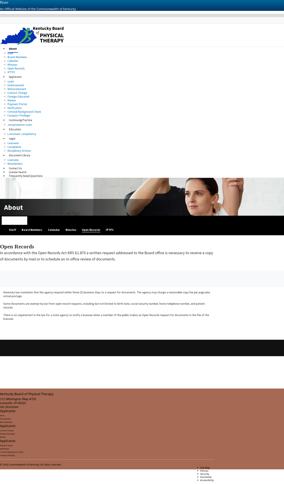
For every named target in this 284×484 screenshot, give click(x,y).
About (13, 49)
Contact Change (17, 93)
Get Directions (9, 407)
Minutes (12, 64)
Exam (10, 81)
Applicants (15, 77)
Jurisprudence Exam (19, 125)
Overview (13, 143)
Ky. (4, 2)
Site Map (205, 467)
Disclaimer (206, 477)
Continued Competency (21, 134)
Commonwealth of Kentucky (24, 464)
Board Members (17, 57)
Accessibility (207, 480)
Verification (14, 108)
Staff (10, 53)
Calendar (12, 61)
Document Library (19, 155)
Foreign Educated (18, 96)
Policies (204, 470)
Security (204, 473)
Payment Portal (17, 104)
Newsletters (15, 164)
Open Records (16, 68)
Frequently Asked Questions (26, 176)
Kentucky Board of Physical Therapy (26, 394)
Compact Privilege (18, 115)
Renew (11, 100)
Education (15, 129)
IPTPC (11, 72)
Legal (12, 138)
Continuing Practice (20, 120)
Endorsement (15, 85)
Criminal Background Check (24, 112)
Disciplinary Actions (19, 151)
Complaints (14, 147)
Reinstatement (16, 89)
